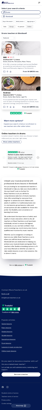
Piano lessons (6, 328)
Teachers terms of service (10, 396)
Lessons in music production (12, 347)
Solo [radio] (5, 26)
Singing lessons (7, 332)
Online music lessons (9, 351)
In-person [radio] (21, 26)
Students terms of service (10, 393)
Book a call (5, 294)
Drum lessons (6, 343)
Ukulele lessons (7, 335)
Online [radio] (29, 26)
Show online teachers (11, 142)
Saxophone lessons (8, 339)
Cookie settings (7, 403)
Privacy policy (6, 400)
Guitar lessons (7, 324)
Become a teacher (21, 374)
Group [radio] (11, 26)
